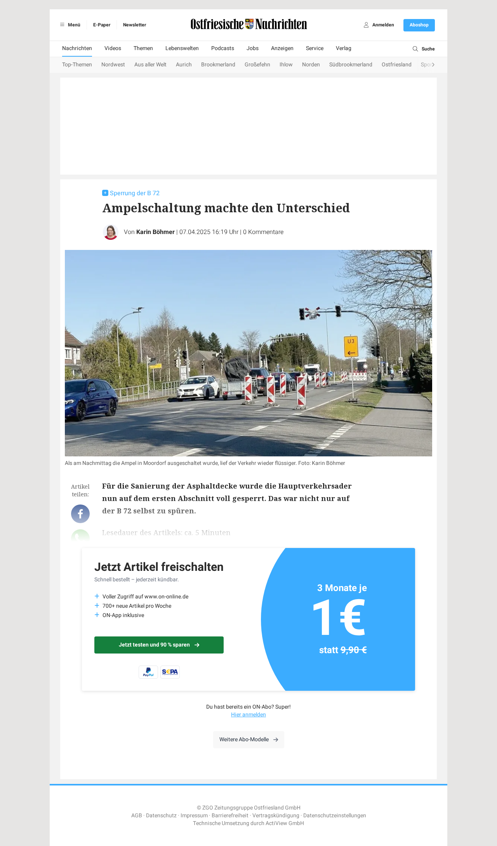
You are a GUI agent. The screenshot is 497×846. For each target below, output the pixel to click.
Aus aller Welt (150, 65)
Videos (112, 48)
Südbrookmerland (350, 65)
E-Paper (101, 25)
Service (314, 48)
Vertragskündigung (275, 815)
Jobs (253, 48)
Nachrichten (77, 48)
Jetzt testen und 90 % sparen (154, 645)
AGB (136, 815)
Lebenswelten (182, 48)
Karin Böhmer (155, 232)
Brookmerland (218, 65)
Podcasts (222, 48)
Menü (73, 24)
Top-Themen (77, 65)
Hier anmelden (248, 715)
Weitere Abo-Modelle (244, 739)
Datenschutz (161, 815)
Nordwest (113, 65)
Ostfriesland (397, 65)
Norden (311, 65)
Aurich (184, 65)
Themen (143, 48)
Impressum (194, 815)
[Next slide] (425, 65)
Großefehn (257, 65)
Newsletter (134, 25)
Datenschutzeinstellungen (334, 815)
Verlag (343, 48)
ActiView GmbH (285, 823)
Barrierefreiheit (230, 815)
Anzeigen (282, 48)
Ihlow (286, 65)
